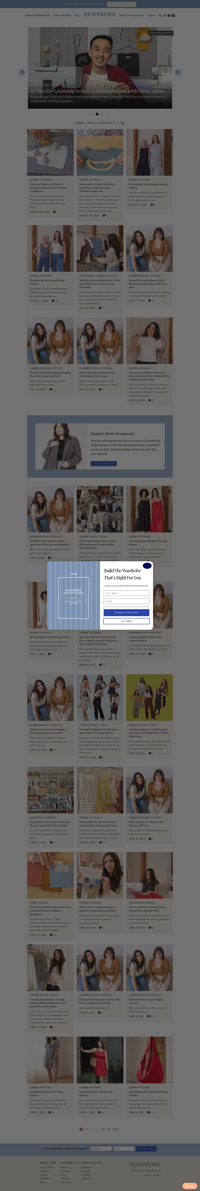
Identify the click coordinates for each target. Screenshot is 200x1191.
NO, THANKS (126, 621)
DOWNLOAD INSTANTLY (127, 612)
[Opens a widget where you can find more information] (189, 1186)
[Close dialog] (147, 566)
